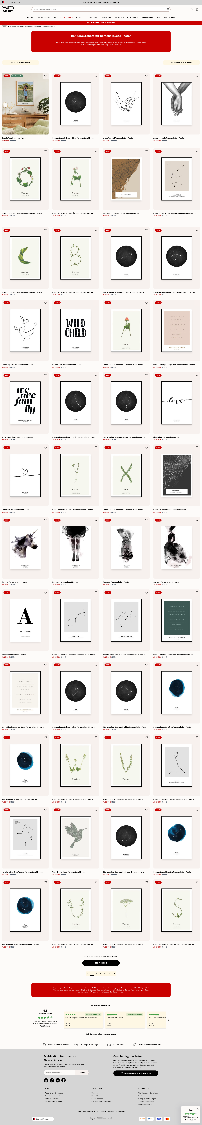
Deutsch (14, 2)
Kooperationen (97, 1099)
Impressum (101, 1111)
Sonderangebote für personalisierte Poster (40, 27)
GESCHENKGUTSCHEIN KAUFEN (137, 1073)
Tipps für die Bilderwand (54, 1093)
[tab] (192, 9)
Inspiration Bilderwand (53, 1101)
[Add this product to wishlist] (46, 76)
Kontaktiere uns (144, 1096)
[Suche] (168, 9)
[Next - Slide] (169, 1020)
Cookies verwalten (145, 1104)
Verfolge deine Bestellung (148, 1093)
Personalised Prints (17, 27)
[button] (190, 1114)
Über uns (95, 1093)
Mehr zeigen (101, 963)
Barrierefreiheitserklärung (101, 1101)
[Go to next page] (114, 973)
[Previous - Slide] (61, 1020)
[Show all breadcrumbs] (4, 26)
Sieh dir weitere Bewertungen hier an (101, 1034)
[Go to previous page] (88, 973)
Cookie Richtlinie (89, 1111)
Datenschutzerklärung (116, 1111)
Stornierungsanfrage (146, 1101)
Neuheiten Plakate (52, 1099)
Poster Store (106, 1118)
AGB (79, 1111)
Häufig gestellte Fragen (147, 1099)
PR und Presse (97, 1096)
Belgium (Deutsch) (42, 1119)
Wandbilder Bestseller (53, 1096)
